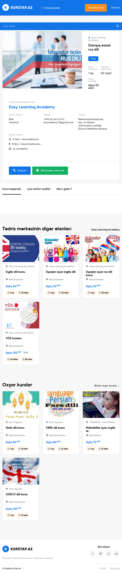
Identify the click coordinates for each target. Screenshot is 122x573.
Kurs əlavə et (96, 8)
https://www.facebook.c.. (27, 144)
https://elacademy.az (26, 139)
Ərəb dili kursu (15, 427)
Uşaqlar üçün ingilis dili (60, 271)
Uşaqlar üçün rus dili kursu (99, 273)
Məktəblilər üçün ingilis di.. (100, 429)
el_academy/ (21, 149)
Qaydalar (115, 569)
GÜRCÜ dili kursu (17, 494)
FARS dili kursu (55, 427)
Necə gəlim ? (64, 189)
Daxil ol (115, 8)
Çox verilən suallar (38, 189)
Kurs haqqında (11, 189)
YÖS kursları (13, 338)
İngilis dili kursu (15, 271)
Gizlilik (103, 569)
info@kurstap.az (11, 568)
